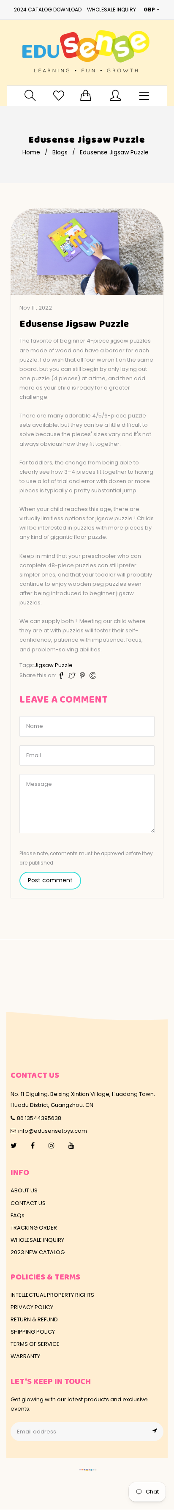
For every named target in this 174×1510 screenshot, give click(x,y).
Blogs (60, 152)
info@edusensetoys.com (52, 1131)
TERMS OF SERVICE (35, 1344)
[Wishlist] (58, 95)
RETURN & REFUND (34, 1319)
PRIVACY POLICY (32, 1307)
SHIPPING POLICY (33, 1332)
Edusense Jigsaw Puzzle (74, 324)
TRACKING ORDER (34, 1228)
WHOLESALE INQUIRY (111, 9)
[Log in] (115, 95)
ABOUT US (24, 1190)
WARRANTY (25, 1356)
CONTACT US (28, 1203)
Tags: (26, 665)
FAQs (17, 1215)
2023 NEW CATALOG (38, 1252)
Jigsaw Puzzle (53, 665)
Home (31, 152)
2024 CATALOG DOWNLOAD (48, 9)
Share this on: (37, 675)
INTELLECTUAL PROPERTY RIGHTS (52, 1295)
